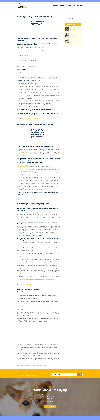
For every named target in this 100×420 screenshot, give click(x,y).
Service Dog (32, 118)
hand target (35, 365)
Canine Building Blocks (42, 296)
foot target (24, 119)
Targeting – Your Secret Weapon (28, 289)
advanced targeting (21, 152)
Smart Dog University (45, 417)
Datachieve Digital (57, 417)
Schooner (26, 284)
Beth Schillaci (50, 401)
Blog (22, 118)
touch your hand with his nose (43, 165)
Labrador (40, 365)
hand (23, 284)
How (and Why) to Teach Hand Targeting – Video (33, 204)
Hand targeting (20, 213)
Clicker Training (27, 118)
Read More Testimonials (50, 406)
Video (39, 118)
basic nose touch (38, 150)
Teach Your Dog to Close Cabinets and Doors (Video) (35, 125)
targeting (32, 119)
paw (29, 119)
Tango (71, 40)
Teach (36, 118)
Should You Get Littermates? (75, 27)
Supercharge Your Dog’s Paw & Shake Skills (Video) (34, 17)
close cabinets (25, 199)
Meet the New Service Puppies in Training (74, 34)
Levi (27, 119)
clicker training (25, 365)
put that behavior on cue (34, 188)
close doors (30, 199)
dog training (30, 365)
